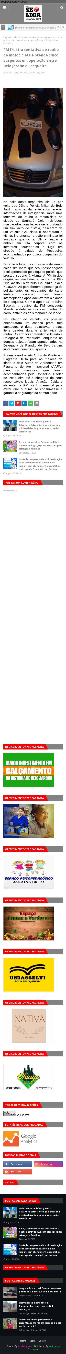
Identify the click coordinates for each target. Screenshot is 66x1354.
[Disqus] (33, 612)
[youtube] (17, 1171)
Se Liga (9, 72)
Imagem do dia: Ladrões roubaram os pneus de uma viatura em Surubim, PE (40, 1290)
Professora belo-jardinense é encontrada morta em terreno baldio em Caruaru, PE (40, 1323)
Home (23, 1340)
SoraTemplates (25, 1346)
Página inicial (9, 37)
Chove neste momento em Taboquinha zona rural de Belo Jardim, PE (36, 1306)
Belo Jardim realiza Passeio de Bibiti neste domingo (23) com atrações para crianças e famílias (40, 445)
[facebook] (17, 1164)
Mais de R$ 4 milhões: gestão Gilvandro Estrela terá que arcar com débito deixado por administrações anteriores (40, 426)
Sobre (32, 1340)
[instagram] (48, 1164)
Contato (43, 1340)
